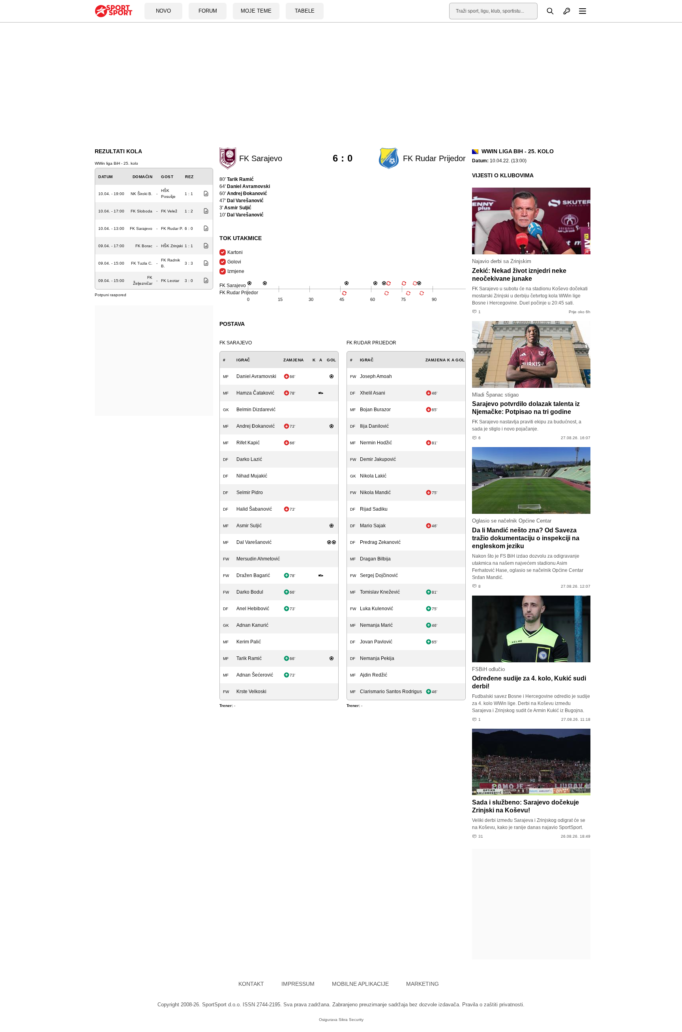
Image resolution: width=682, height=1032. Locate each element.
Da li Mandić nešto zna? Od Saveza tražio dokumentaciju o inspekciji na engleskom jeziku (525, 538)
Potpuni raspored (110, 295)
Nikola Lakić (373, 476)
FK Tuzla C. (141, 263)
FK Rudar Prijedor (371, 343)
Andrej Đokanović (255, 426)
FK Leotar (170, 280)
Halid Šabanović (254, 509)
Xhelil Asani (372, 393)
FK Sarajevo (141, 228)
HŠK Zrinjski (172, 246)
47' (241, 200)
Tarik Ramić (249, 658)
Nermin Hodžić (376, 443)
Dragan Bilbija (375, 559)
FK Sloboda (141, 211)
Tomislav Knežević (380, 592)
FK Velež (169, 211)
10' (241, 215)
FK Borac (143, 246)
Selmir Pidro (249, 492)
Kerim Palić (248, 642)
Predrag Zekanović (380, 542)
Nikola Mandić (375, 492)
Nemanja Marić (376, 625)
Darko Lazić (249, 459)
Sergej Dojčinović (379, 575)
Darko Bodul (249, 592)
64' (244, 186)
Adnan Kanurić (252, 625)
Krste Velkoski (251, 691)
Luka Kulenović (376, 608)
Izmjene (235, 271)
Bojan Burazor (375, 409)
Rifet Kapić (248, 443)
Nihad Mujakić (251, 476)
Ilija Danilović (374, 426)
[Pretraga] (546, 11)
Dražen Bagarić (253, 575)
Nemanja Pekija (377, 658)
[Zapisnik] (204, 193)
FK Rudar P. (172, 228)
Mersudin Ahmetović (258, 559)
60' (243, 193)
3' (235, 208)
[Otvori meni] (579, 11)
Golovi (234, 262)
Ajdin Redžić (373, 675)
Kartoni (235, 252)
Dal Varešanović (254, 542)
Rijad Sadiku (374, 509)
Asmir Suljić (249, 525)
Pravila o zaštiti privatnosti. (493, 1005)
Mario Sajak (373, 525)
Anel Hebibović (252, 608)
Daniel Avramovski (256, 376)
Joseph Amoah (376, 376)
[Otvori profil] (562, 11)
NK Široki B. (141, 194)
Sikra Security (351, 1019)
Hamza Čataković (255, 393)
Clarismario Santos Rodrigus (391, 691)
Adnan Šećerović (254, 675)
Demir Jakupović (378, 459)
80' (236, 179)
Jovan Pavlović (376, 642)
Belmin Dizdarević (255, 409)
